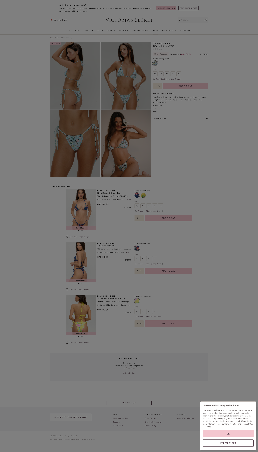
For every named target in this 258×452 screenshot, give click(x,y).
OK (228, 434)
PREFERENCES (228, 443)
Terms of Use (247, 424)
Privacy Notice (231, 424)
